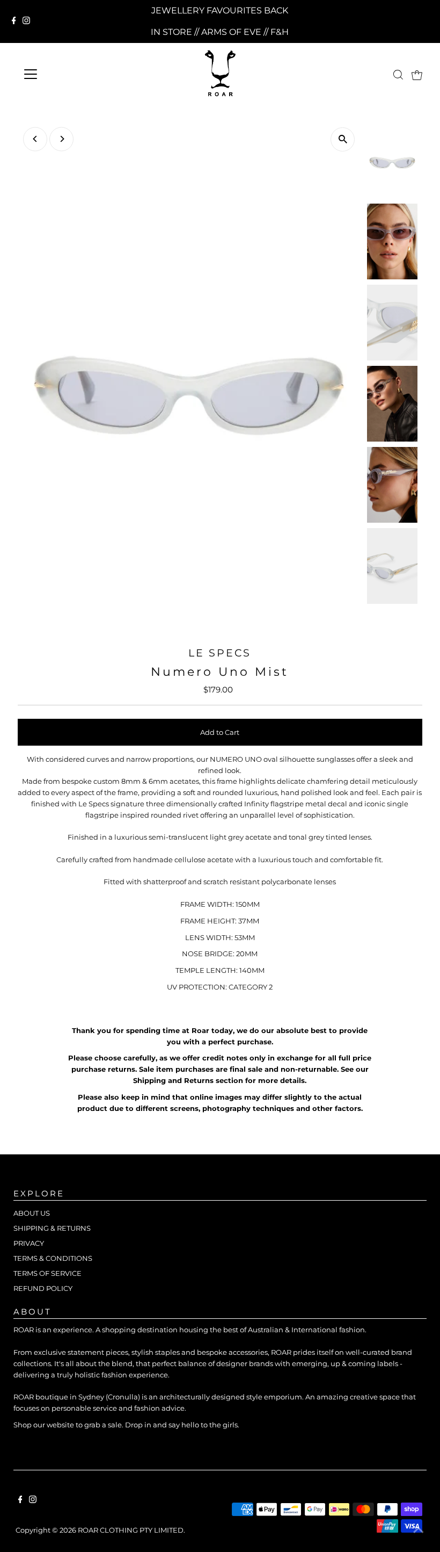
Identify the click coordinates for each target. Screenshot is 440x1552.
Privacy (28, 1243)
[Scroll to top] (418, 1530)
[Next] (61, 139)
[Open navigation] (69, 74)
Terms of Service (47, 1273)
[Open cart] (417, 74)
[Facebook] (14, 21)
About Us (31, 1213)
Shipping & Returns (52, 1228)
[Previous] (35, 139)
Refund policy (42, 1288)
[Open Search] (398, 74)
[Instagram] (26, 21)
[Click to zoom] (343, 139)
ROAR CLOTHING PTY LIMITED (131, 1530)
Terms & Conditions (52, 1258)
